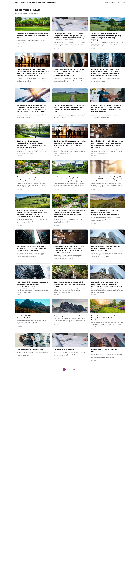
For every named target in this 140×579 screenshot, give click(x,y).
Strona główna (121, 2)
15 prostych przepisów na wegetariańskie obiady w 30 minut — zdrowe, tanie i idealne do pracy (69, 284)
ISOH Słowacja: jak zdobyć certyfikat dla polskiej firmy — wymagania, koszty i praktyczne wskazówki (105, 248)
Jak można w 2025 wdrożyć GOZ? (66, 350)
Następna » (73, 369)
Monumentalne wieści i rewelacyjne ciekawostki (35, 2)
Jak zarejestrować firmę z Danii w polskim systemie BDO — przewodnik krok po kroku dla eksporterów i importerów (32, 248)
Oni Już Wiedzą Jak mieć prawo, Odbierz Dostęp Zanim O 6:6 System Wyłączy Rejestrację (105, 318)
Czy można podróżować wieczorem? (67, 316)
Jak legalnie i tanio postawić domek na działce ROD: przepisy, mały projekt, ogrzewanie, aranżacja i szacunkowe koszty (106, 284)
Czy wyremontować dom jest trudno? (30, 350)
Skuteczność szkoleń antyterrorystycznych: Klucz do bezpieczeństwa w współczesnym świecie (32, 36)
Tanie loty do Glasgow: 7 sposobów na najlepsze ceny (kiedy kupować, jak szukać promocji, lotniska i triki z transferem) (32, 179)
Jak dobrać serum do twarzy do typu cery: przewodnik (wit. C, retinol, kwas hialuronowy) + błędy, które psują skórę (69, 179)
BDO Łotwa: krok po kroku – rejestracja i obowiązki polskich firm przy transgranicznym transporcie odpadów (105, 213)
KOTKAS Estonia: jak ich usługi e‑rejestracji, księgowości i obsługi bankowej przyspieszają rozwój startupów (32, 284)
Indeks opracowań (110, 2)
